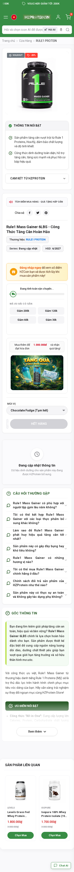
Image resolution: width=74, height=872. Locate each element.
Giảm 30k (51, 319)
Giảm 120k (51, 310)
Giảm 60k (22, 319)
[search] (68, 30)
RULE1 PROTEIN (36, 239)
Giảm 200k (23, 310)
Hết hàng (39, 424)
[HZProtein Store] (37, 17)
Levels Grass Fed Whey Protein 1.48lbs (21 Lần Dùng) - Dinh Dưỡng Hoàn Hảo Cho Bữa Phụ (20, 814)
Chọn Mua (21, 835)
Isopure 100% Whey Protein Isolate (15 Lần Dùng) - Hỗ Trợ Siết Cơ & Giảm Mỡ (53, 814)
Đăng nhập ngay (30, 267)
